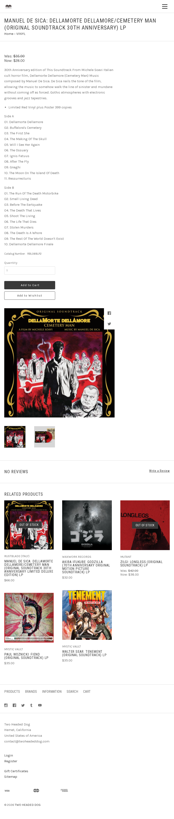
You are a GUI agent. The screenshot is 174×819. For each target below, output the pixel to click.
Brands (31, 692)
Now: (8, 60)
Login (8, 755)
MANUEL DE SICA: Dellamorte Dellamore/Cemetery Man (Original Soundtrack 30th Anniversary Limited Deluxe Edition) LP (28, 568)
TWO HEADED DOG (28, 805)
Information (52, 692)
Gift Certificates (16, 771)
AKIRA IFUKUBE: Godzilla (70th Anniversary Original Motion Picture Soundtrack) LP (86, 567)
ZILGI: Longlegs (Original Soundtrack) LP (141, 563)
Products (12, 692)
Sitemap (10, 777)
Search (72, 692)
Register (10, 761)
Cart (87, 692)
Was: (8, 56)
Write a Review (159, 471)
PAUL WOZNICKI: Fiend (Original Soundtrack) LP (26, 656)
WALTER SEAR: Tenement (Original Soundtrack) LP (84, 653)
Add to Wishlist (29, 295)
